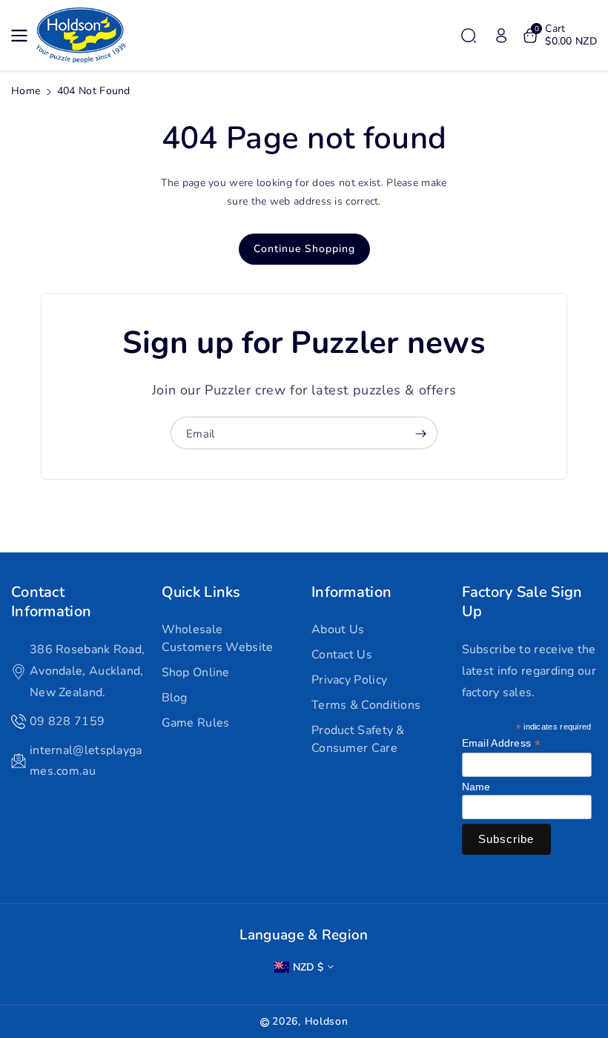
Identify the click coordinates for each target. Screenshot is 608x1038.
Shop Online (196, 672)
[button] (23, 35)
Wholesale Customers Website (218, 638)
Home (25, 91)
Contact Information (51, 602)
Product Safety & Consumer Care (358, 739)
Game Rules (196, 723)
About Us (337, 629)
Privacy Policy (349, 680)
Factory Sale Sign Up (522, 602)
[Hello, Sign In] (501, 35)
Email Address (501, 743)
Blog (175, 698)
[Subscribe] (420, 433)
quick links (201, 592)
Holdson (326, 1021)
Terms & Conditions (365, 705)
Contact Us (341, 655)
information (351, 592)
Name (476, 787)
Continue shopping (304, 249)
